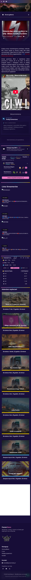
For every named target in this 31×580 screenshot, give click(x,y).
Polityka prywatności (7, 553)
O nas (3, 551)
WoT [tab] (15, 268)
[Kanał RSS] (1, 1)
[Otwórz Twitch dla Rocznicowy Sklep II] (26, 168)
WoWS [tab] (25, 268)
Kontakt (4, 555)
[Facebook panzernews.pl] (3, 1)
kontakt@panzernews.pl (9, 563)
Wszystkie (25, 157)
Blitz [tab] (6, 268)
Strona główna (9, 15)
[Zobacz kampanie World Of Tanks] (27, 163)
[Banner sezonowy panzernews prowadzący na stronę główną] (15, 7)
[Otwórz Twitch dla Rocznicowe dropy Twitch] (26, 172)
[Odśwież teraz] (23, 258)
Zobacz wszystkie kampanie (14, 177)
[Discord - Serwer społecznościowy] (6, 1)
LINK (23, 54)
